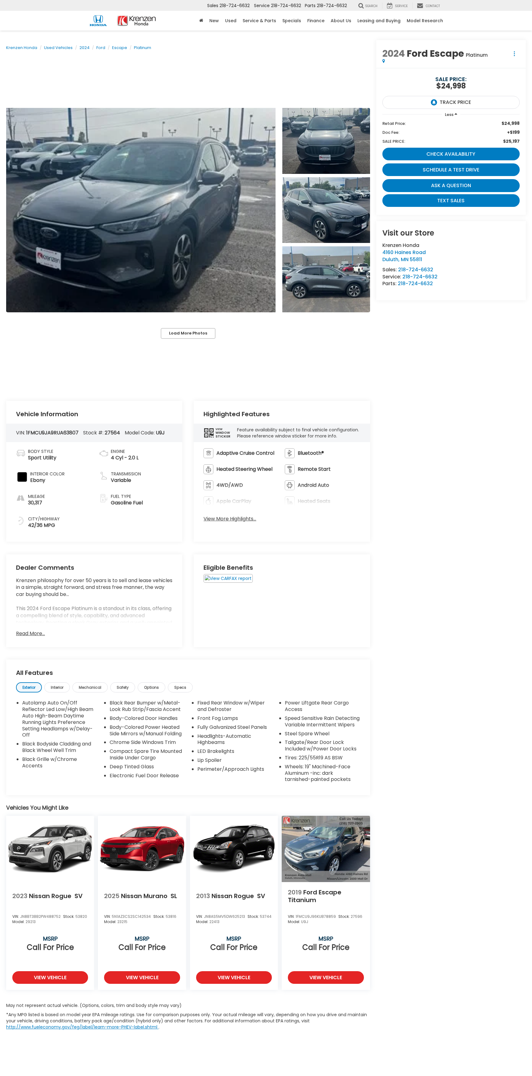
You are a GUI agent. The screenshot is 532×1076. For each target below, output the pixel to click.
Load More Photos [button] (188, 333)
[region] (451, 132)
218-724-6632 (415, 269)
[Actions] (514, 53)
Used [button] (230, 21)
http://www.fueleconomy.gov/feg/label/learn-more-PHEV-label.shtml (82, 1027)
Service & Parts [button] (259, 21)
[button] (141, 210)
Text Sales (451, 200)
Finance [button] (315, 21)
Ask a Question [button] (451, 185)
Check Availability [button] (450, 154)
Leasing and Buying (379, 21)
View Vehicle (50, 977)
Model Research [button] (425, 21)
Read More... (30, 633)
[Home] (201, 21)
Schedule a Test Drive (451, 169)
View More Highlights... (230, 518)
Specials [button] (291, 21)
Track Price (455, 102)
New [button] (214, 21)
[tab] (29, 687)
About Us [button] (341, 21)
